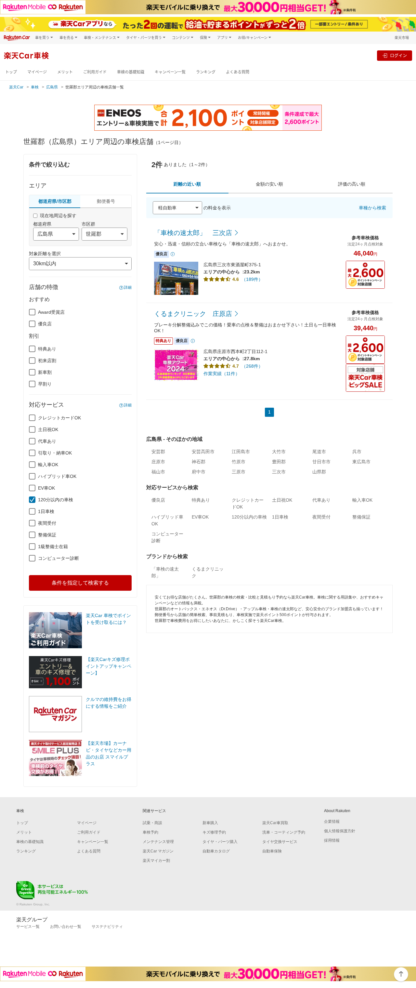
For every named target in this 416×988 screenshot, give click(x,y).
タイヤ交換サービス (279, 841)
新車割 (45, 372)
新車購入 (210, 823)
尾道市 (319, 451)
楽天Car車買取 (275, 823)
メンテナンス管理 (158, 841)
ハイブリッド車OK (57, 476)
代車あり (47, 441)
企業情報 (332, 821)
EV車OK (46, 488)
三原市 (238, 471)
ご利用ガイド (95, 72)
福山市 (158, 471)
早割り (45, 384)
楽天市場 (402, 37)
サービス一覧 (28, 926)
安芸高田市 (203, 451)
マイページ (37, 72)
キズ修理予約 (214, 832)
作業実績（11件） (221, 373)
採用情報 (332, 840)
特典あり (47, 348)
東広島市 (361, 461)
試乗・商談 (152, 823)
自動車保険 (272, 851)
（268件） (252, 366)
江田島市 (241, 451)
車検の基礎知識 (130, 72)
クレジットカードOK (59, 417)
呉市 (356, 451)
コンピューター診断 (58, 558)
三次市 (279, 471)
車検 (35, 87)
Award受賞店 (51, 312)
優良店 (45, 323)
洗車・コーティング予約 (283, 832)
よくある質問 (237, 72)
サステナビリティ (107, 926)
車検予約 (150, 832)
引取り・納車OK (55, 452)
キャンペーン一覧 (170, 72)
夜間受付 (47, 523)
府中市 (198, 471)
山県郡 (319, 471)
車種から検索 (372, 207)
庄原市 (158, 461)
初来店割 (47, 360)
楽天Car (16, 87)
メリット (65, 72)
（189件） (252, 279)
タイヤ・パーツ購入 (220, 841)
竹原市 (238, 461)
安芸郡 (158, 451)
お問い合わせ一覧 (65, 926)
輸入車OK (48, 464)
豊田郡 (279, 461)
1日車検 (46, 511)
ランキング (205, 72)
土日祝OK (48, 429)
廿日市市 (321, 461)
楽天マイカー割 (156, 860)
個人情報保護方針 (339, 831)
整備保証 (47, 534)
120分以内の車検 (55, 499)
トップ (11, 72)
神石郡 (198, 461)
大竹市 (279, 451)
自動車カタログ (216, 851)
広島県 (52, 87)
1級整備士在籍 (53, 546)
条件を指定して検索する (80, 583)
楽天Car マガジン (158, 851)
